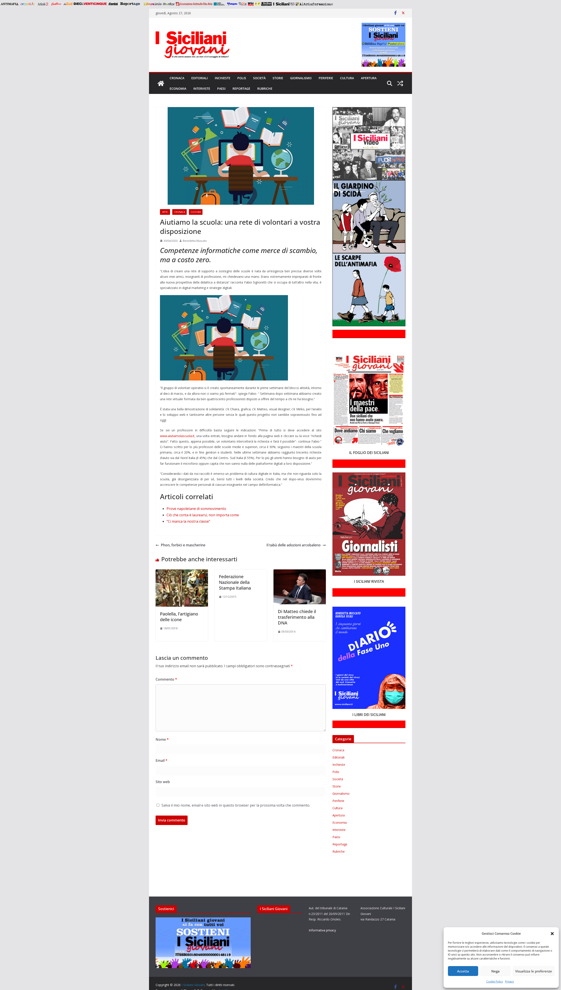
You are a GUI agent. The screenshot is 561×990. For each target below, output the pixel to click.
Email (161, 760)
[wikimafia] (251, 4)
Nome (162, 739)
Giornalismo (301, 78)
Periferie (326, 78)
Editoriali (199, 78)
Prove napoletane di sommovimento (196, 508)
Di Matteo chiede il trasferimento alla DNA (297, 617)
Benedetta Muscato (195, 241)
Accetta (463, 971)
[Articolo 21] (43, 4)
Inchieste (222, 78)
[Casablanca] (56, 4)
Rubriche (264, 88)
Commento (166, 679)
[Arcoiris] (28, 4)
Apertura (368, 78)
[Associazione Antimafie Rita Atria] (194, 4)
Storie (278, 78)
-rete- (165, 211)
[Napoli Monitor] (168, 4)
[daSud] (67, 4)
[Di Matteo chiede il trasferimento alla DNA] (299, 572)
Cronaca (177, 78)
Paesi (221, 88)
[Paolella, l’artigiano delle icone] (182, 572)
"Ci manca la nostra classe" (188, 521)
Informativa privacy (322, 930)
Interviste (201, 88)
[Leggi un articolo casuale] (400, 83)
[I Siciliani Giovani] (161, 83)
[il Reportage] (130, 4)
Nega (495, 971)
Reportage (241, 88)
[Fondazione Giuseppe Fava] (257, 4)
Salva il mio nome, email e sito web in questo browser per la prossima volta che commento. (236, 805)
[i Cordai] (113, 4)
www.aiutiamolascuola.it (177, 436)
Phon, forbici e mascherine (183, 545)
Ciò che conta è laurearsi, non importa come (203, 515)
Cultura (347, 78)
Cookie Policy (494, 981)
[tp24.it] (243, 4)
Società (259, 78)
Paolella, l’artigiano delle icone (179, 616)
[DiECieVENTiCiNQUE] (90, 4)
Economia (178, 88)
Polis (241, 78)
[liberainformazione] (152, 4)
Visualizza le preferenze (533, 971)
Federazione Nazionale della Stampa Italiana (235, 582)
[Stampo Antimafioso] (220, 4)
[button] (552, 933)
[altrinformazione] (314, 4)
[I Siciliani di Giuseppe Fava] (266, 4)
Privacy (509, 981)
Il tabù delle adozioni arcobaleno (293, 545)
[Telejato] (232, 4)
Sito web (163, 781)
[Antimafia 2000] (9, 4)
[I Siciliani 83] (283, 4)
